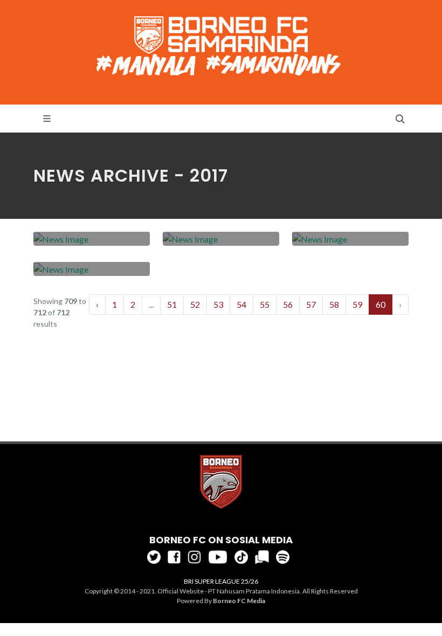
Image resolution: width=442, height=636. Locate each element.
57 (311, 304)
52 (195, 304)
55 (265, 304)
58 (334, 304)
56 (288, 304)
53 (218, 304)
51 (172, 304)
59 (357, 304)
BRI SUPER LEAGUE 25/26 (221, 581)
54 (241, 304)
